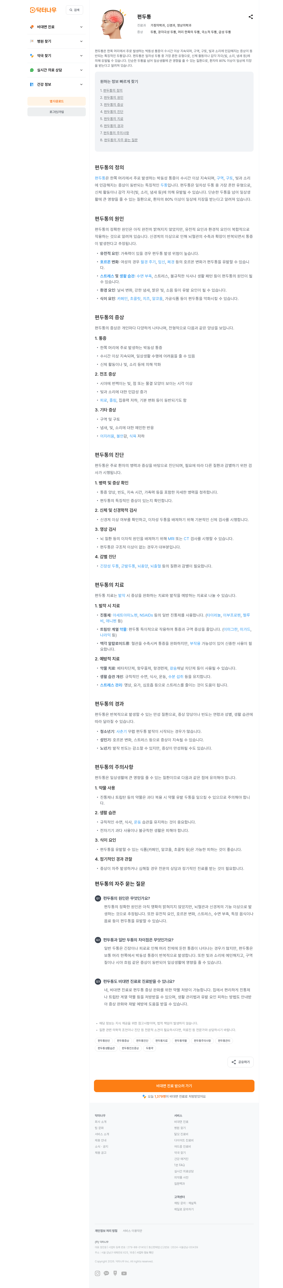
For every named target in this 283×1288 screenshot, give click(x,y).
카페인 (122, 298)
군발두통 (128, 566)
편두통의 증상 (113, 105)
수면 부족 (144, 276)
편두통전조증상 (130, 1048)
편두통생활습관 (106, 1048)
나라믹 (105, 635)
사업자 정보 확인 (145, 1252)
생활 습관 (127, 276)
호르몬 (105, 262)
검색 (76, 10)
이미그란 (231, 629)
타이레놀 (214, 615)
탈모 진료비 (181, 1134)
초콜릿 (135, 298)
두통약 (149, 1048)
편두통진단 (142, 1040)
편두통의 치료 (113, 119)
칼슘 (173, 668)
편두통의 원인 (113, 98)
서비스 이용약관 (132, 1231)
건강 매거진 (181, 1159)
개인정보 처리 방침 (106, 1231)
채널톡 (192, 1203)
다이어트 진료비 (184, 1140)
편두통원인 (104, 1040)
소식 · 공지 (101, 1146)
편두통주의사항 (202, 1040)
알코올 (157, 298)
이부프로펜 (232, 615)
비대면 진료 (181, 1122)
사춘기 (121, 731)
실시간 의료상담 (184, 1171)
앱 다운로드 (57, 101)
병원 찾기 (180, 1128)
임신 (161, 262)
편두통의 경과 (113, 126)
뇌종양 (143, 566)
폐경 (170, 262)
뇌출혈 (155, 566)
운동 (137, 822)
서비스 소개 (102, 1134)
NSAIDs (146, 615)
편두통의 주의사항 (116, 133)
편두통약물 (181, 1040)
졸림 (113, 400)
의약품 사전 (181, 1177)
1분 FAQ (179, 1165)
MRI (171, 538)
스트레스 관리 (111, 685)
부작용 (195, 643)
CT (186, 538)
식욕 (132, 436)
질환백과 (179, 1183)
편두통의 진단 (113, 112)
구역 (220, 178)
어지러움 (107, 436)
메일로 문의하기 (184, 1209)
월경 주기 (148, 262)
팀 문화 (99, 1128)
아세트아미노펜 (125, 615)
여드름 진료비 (182, 1146)
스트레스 (107, 276)
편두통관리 (224, 1040)
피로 (103, 400)
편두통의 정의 (113, 90)
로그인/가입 (57, 112)
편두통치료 (161, 1040)
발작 (121, 595)
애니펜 (111, 621)
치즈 (146, 298)
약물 (123, 629)
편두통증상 (123, 1040)
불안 (120, 436)
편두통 (100, 178)
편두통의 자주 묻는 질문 (121, 140)
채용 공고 (100, 1152)
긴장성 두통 (109, 566)
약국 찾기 (180, 1152)
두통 (164, 185)
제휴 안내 (100, 1140)
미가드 (245, 629)
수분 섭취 (176, 676)
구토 (229, 178)
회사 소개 (100, 1122)
